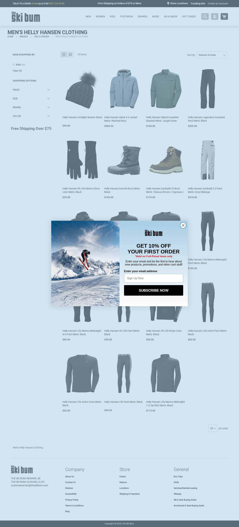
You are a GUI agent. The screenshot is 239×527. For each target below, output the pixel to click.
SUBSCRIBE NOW (153, 290)
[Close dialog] (183, 225)
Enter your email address (140, 271)
